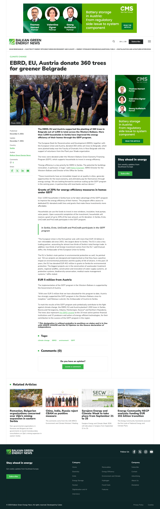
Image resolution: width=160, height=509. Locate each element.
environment (64, 340)
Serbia (12, 148)
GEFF (73, 340)
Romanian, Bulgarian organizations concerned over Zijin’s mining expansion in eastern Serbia (25, 416)
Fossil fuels (110, 49)
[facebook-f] (134, 452)
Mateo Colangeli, (77, 168)
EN (121, 42)
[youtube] (151, 452)
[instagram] (145, 452)
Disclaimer (135, 485)
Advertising (136, 476)
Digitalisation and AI (125, 49)
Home (11, 49)
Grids (51, 49)
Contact (134, 472)
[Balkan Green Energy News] (25, 42)
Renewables (18, 49)
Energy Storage (83, 49)
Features (138, 49)
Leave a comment (73, 366)
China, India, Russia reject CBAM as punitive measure (62, 413)
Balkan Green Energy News (20, 155)
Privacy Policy (138, 505)
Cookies (151, 505)
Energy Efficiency (42, 49)
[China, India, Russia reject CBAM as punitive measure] (62, 398)
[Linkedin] (22, 171)
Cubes (60, 505)
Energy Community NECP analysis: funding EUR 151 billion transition (133, 413)
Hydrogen (94, 49)
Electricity (30, 49)
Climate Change (18, 57)
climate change (44, 340)
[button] (114, 42)
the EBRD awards (66, 312)
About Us (135, 481)
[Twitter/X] (17, 171)
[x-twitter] (140, 452)
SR (125, 42)
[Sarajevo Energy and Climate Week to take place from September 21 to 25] (98, 398)
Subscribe (136, 41)
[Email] (28, 171)
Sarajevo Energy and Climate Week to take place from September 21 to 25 (97, 415)
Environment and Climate (64, 49)
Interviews (146, 49)
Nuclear (101, 49)
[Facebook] (12, 171)
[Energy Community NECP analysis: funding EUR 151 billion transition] (134, 398)
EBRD (54, 340)
